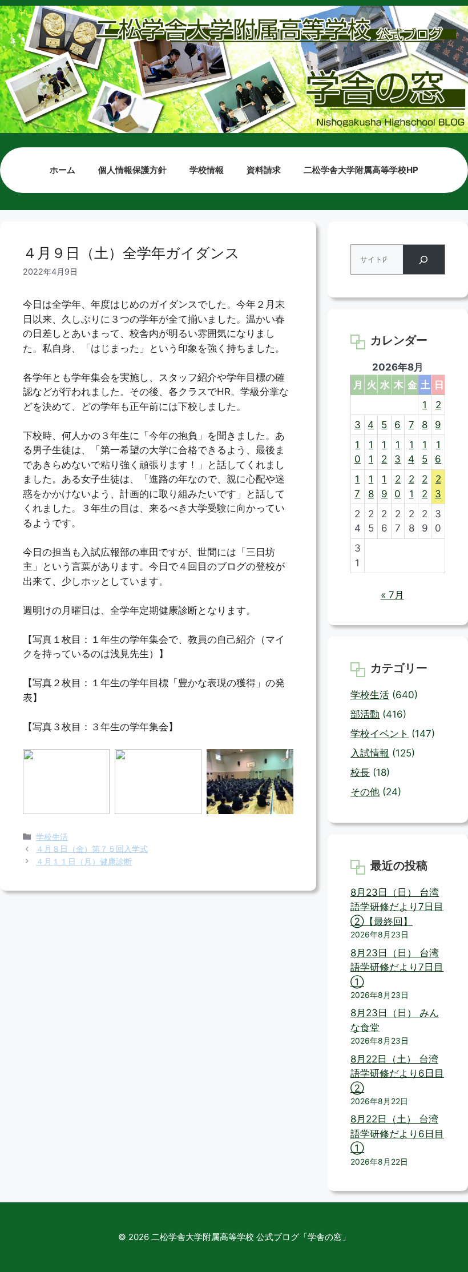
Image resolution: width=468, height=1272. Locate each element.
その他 (365, 792)
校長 (360, 772)
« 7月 (392, 595)
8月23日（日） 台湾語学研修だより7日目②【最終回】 (396, 907)
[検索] (424, 259)
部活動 (365, 714)
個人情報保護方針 (132, 169)
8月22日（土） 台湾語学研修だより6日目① (397, 1133)
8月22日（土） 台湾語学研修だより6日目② (397, 1073)
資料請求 (264, 169)
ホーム (62, 169)
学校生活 (52, 837)
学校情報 (206, 169)
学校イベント (379, 733)
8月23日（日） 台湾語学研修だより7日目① (396, 967)
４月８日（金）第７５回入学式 (92, 849)
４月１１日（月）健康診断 (84, 861)
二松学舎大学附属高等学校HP (361, 169)
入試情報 (369, 753)
